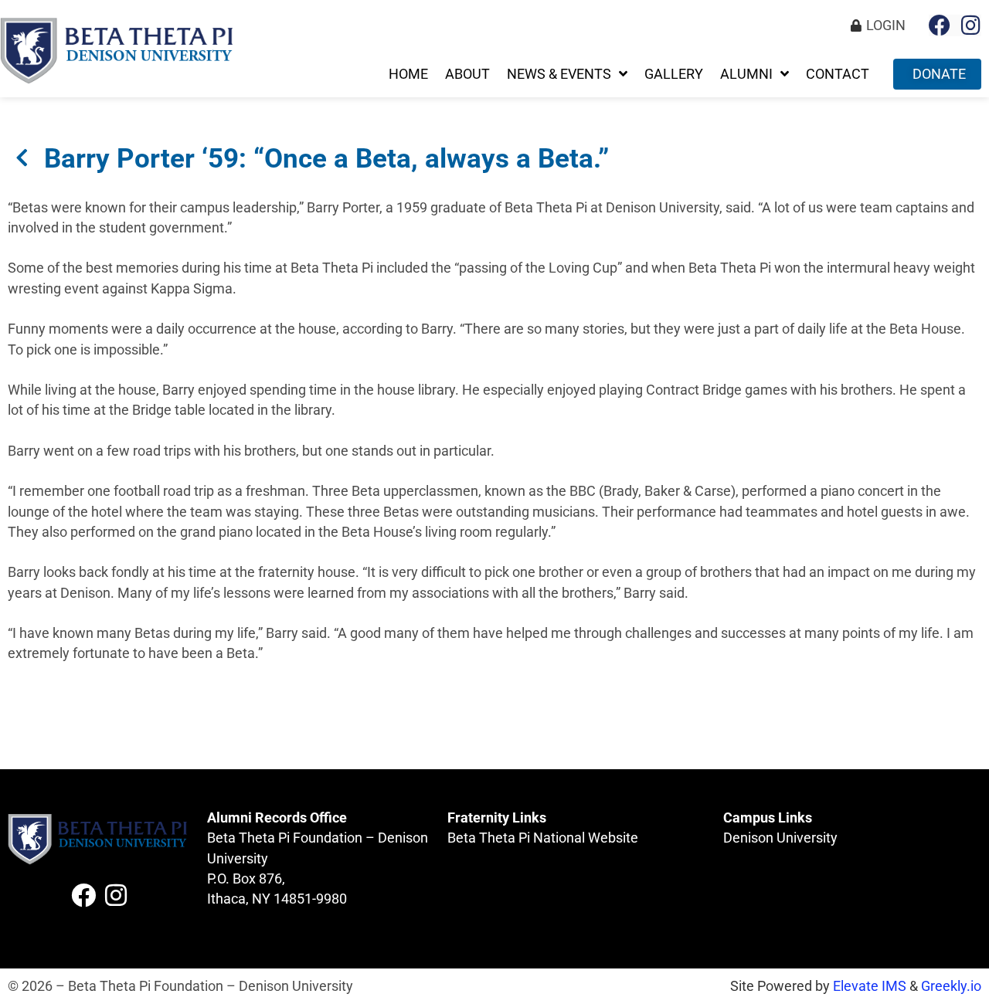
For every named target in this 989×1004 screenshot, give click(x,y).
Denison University (780, 838)
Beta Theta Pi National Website (542, 838)
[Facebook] (939, 25)
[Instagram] (970, 25)
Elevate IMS (869, 986)
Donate (939, 74)
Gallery (673, 74)
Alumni (746, 74)
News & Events (559, 74)
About (467, 74)
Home (408, 74)
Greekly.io (951, 986)
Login (886, 25)
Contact (837, 74)
